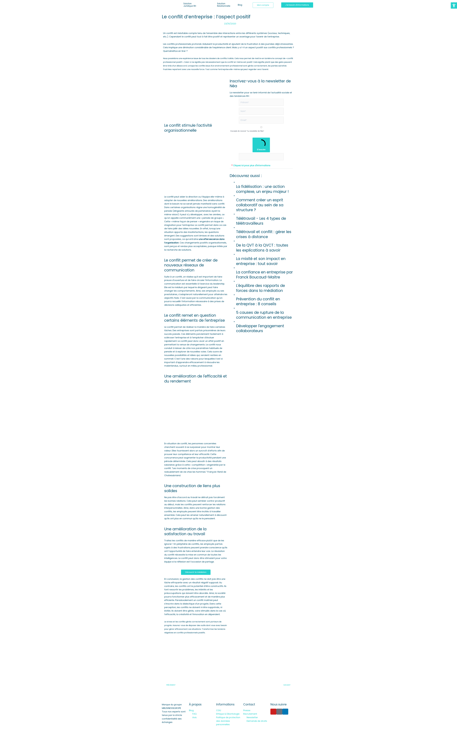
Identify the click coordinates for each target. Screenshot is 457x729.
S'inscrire (261, 150)
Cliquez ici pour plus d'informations (250, 165)
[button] (261, 165)
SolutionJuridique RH (189, 4)
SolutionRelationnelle (223, 4)
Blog (240, 5)
